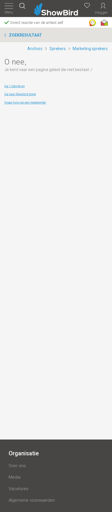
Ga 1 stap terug (14, 86)
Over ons (17, 465)
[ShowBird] (56, 8)
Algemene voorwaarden (32, 500)
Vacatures (18, 488)
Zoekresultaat (25, 35)
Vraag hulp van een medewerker (25, 102)
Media (14, 477)
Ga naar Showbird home (20, 94)
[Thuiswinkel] (103, 22)
